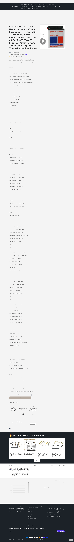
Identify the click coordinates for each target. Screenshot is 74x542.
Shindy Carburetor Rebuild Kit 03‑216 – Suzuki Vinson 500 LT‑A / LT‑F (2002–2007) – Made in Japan (43, 454)
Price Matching (30, 514)
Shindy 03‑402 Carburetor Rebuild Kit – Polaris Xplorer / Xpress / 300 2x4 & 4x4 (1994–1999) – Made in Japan (57, 454)
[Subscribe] (26, 531)
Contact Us (30, 509)
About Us (29, 516)
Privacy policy (29, 539)
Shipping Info (30, 511)
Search (29, 521)
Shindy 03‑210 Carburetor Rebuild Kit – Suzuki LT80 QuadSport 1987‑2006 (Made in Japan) (16, 454)
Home (29, 523)
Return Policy (30, 513)
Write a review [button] (32, 424)
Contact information (45, 539)
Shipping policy (39, 539)
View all (37, 460)
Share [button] (11, 428)
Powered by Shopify (18, 539)
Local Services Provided (32, 518)
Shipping (10, 52)
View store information (14, 403)
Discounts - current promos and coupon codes (35, 520)
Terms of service (34, 539)
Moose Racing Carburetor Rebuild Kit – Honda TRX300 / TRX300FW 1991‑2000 (29, 453)
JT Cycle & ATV (14, 539)
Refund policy (24, 539)
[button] (27, 4)
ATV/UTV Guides (31, 525)
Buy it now (20, 397)
